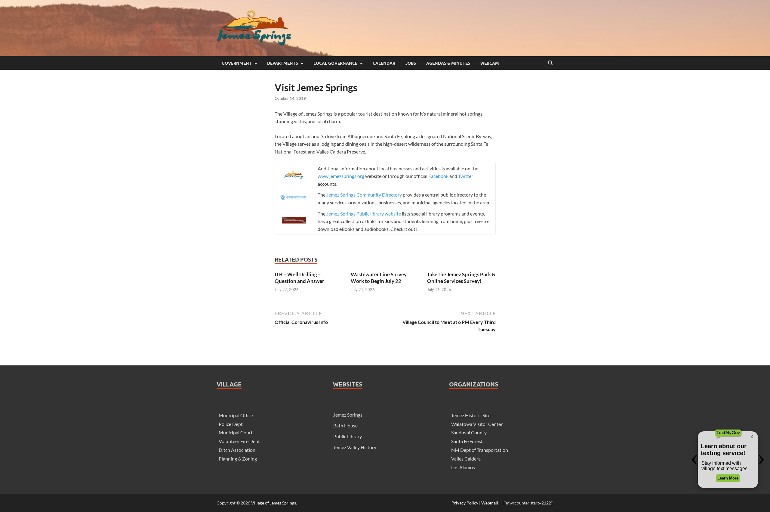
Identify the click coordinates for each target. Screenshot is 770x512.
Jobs (410, 63)
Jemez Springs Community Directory (364, 194)
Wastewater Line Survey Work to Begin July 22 (379, 277)
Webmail (489, 502)
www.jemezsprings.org (341, 176)
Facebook (438, 176)
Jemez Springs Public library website (363, 213)
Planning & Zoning (238, 458)
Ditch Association (237, 450)
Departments (282, 63)
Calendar (384, 63)
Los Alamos (463, 467)
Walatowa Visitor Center (477, 424)
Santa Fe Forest (467, 441)
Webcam (489, 63)
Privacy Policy (464, 502)
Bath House (345, 425)
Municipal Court (236, 432)
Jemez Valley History (354, 447)
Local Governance (335, 63)
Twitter (465, 176)
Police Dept (231, 424)
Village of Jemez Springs (273, 502)
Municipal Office (236, 415)
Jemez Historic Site (470, 415)
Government (237, 63)
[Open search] (550, 63)
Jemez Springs (347, 414)
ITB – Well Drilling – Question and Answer (299, 277)
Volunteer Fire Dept (239, 441)
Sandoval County (469, 432)
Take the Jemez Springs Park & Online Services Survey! (461, 277)
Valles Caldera (466, 458)
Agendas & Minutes (448, 63)
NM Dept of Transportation (479, 450)
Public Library (347, 436)
